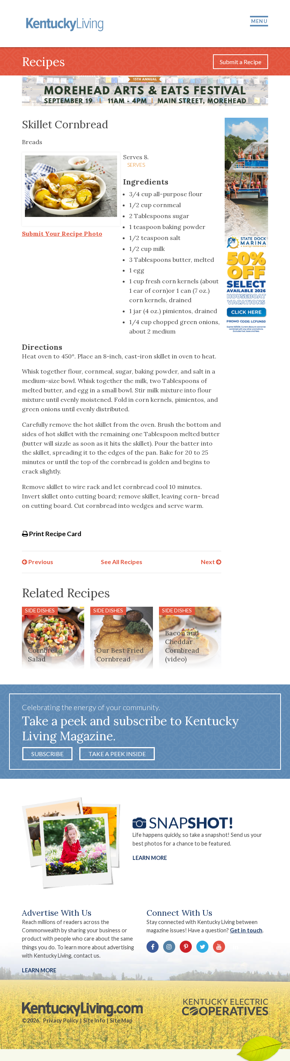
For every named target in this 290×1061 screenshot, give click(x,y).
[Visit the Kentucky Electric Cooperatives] (225, 1007)
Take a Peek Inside (117, 753)
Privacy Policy (61, 1020)
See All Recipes (121, 561)
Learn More (150, 858)
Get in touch (246, 930)
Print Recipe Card (54, 534)
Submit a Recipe (240, 61)
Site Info (94, 1020)
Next (208, 561)
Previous (40, 561)
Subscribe (47, 753)
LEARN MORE (39, 970)
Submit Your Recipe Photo (62, 233)
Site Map (121, 1020)
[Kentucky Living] (66, 23)
